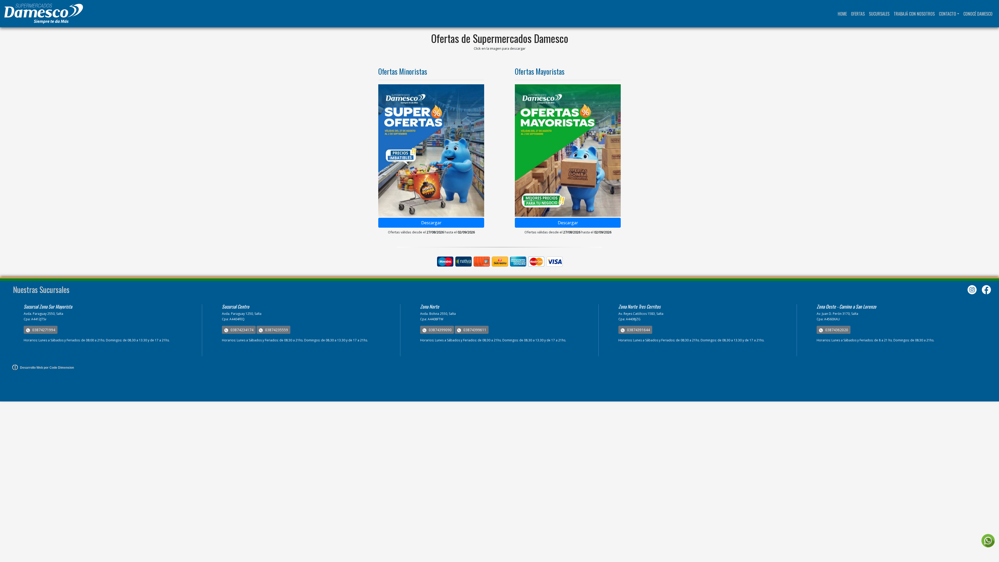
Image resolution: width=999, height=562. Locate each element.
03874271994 (43, 329)
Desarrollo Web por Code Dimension (47, 367)
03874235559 (276, 329)
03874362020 (836, 329)
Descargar (431, 223)
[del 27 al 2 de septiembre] (431, 150)
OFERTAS (858, 14)
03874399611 (474, 329)
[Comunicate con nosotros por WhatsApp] (988, 540)
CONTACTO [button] (947, 14)
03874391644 (638, 329)
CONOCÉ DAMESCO (977, 14)
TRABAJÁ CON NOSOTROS (914, 14)
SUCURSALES (879, 14)
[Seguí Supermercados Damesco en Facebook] (986, 289)
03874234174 (241, 329)
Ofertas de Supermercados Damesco (499, 38)
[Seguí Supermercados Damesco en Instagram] (973, 289)
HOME (843, 13)
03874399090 (440, 329)
